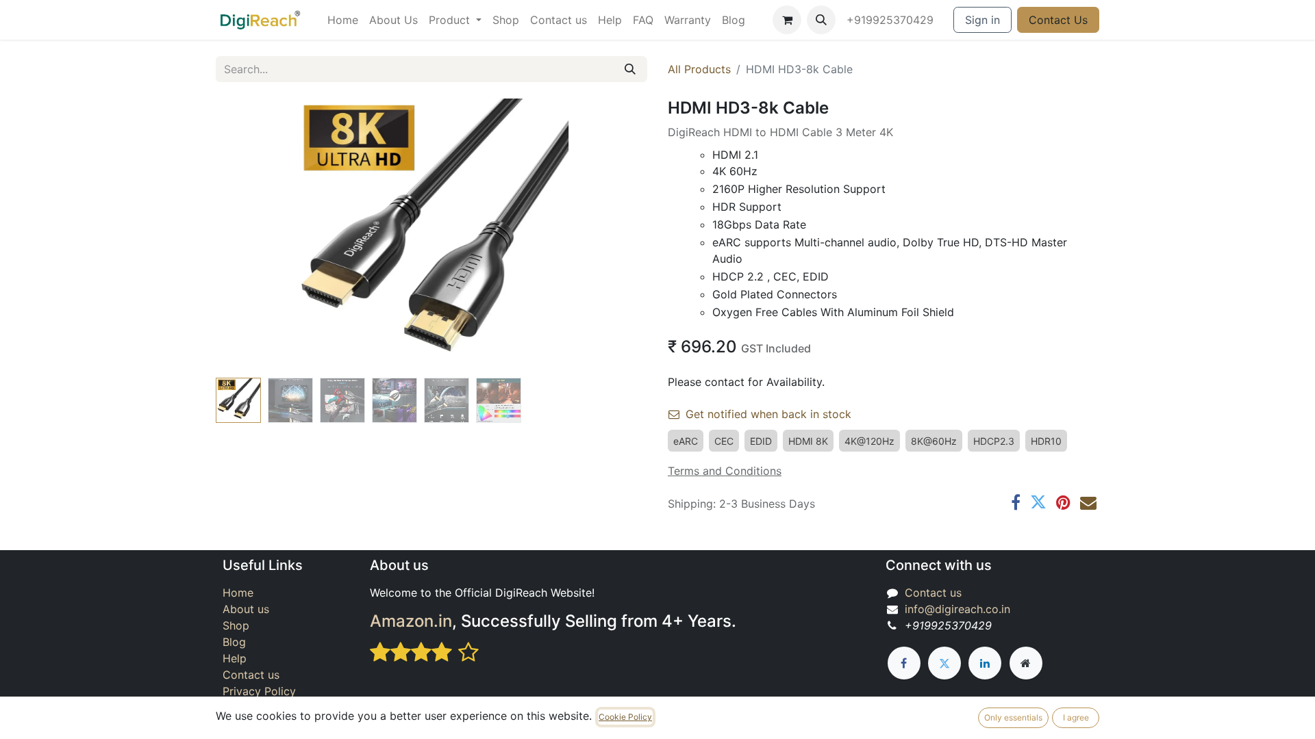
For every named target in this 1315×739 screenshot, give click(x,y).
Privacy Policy (259, 691)
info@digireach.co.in (957, 609)
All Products (699, 69)
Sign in (982, 20)
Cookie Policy (625, 717)
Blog (234, 642)
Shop (236, 625)
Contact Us (1058, 20)
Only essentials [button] (1013, 717)
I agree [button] (1076, 717)
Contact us (251, 675)
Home (238, 592)
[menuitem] (343, 20)
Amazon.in (411, 621)
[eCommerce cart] (787, 19)
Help (235, 658)
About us (246, 609)
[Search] (630, 69)
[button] (821, 19)
